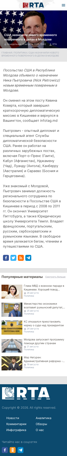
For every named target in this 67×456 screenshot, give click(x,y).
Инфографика (16, 430)
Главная (6, 52)
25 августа (33, 310)
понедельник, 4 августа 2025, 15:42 (27, 44)
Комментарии (16, 424)
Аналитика (43, 418)
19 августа (33, 364)
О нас (40, 430)
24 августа (33, 328)
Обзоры (41, 424)
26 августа (33, 292)
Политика (20, 52)
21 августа (33, 346)
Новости (12, 418)
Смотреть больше (55, 276)
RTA (54, 44)
